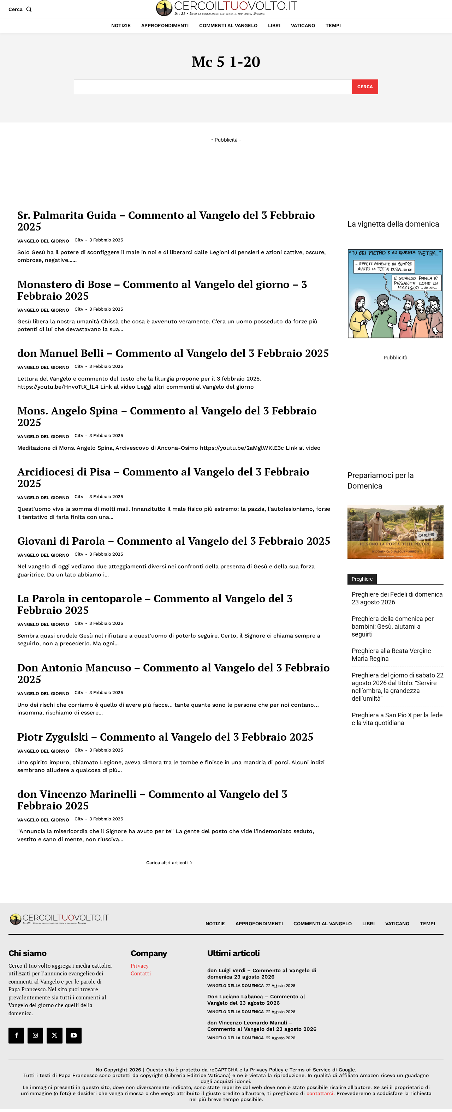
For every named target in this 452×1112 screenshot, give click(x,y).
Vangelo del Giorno (43, 241)
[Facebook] (16, 1035)
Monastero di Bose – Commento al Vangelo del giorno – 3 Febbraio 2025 (162, 290)
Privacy (140, 965)
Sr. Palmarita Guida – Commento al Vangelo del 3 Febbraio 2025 (166, 221)
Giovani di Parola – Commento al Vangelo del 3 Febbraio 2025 (174, 541)
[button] (21, 9)
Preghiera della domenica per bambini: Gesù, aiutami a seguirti (393, 626)
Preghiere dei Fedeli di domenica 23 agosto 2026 (397, 598)
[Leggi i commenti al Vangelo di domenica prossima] (395, 557)
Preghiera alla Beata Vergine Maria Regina (391, 654)
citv (79, 240)
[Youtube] (74, 1035)
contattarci (320, 1093)
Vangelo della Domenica (235, 985)
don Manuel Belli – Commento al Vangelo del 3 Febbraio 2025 (173, 353)
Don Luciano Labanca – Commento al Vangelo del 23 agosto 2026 (256, 999)
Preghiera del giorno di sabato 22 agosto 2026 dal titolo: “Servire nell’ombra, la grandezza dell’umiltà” (398, 686)
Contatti (141, 973)
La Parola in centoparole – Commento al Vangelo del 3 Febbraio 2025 (155, 604)
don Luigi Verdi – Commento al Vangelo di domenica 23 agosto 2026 (261, 973)
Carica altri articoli (167, 862)
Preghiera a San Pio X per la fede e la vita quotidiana (397, 719)
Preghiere (362, 579)
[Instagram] (35, 1035)
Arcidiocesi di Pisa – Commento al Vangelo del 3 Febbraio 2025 (163, 477)
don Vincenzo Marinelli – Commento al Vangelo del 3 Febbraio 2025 (152, 800)
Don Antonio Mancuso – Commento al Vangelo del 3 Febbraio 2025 (173, 673)
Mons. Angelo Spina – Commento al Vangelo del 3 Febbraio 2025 (167, 416)
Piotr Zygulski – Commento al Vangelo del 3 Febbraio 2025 (165, 737)
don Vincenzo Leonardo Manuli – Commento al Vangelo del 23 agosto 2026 (261, 1026)
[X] (54, 1035)
